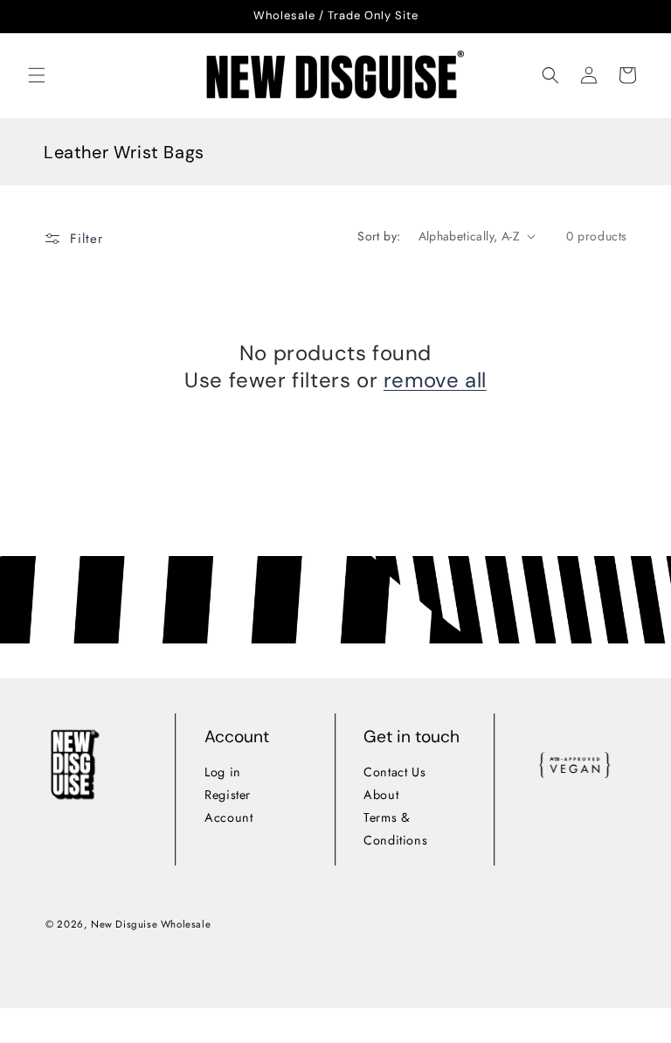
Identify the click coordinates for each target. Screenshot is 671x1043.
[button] (36, 75)
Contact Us (395, 772)
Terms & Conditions (396, 829)
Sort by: (378, 236)
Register (227, 794)
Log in (222, 772)
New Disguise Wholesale (151, 923)
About (381, 794)
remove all (435, 379)
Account (228, 817)
